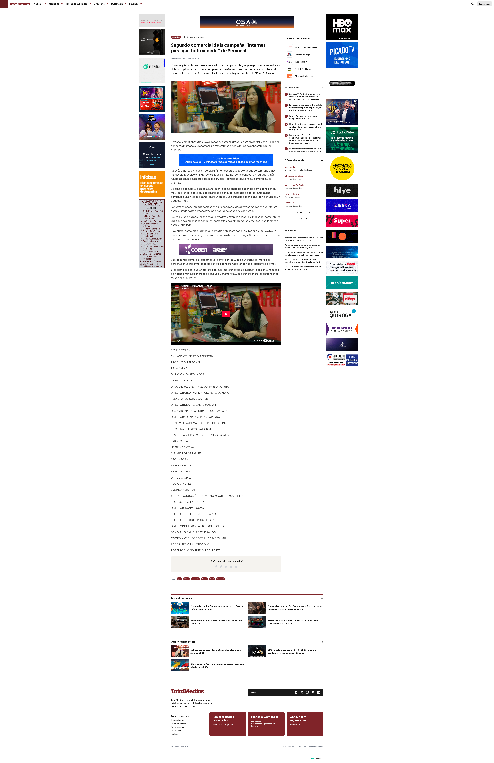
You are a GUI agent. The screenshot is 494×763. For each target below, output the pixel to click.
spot (179, 579)
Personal (220, 579)
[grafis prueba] (152, 20)
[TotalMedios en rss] (318, 692)
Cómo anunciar (177, 727)
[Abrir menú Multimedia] (125, 4)
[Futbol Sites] (342, 140)
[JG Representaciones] (342, 168)
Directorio (99, 3)
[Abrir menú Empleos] (141, 4)
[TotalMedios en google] (307, 692)
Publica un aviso (304, 212)
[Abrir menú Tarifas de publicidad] (90, 4)
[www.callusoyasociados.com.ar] (342, 360)
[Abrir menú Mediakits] (62, 4)
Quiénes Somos (177, 720)
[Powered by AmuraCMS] (316, 759)
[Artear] (342, 252)
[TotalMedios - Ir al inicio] (19, 4)
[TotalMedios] (191, 691)
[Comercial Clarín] (342, 298)
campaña (195, 579)
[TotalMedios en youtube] (313, 692)
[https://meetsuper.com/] (342, 221)
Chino (186, 579)
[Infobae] (152, 184)
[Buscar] (472, 3)
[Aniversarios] (152, 233)
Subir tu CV (304, 218)
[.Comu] (342, 55)
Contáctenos (176, 730)
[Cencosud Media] (152, 70)
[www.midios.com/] (152, 42)
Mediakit (174, 734)
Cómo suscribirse (178, 723)
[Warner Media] (342, 27)
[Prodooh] (342, 267)
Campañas (176, 37)
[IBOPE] (226, 160)
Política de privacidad (179, 747)
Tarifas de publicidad (76, 3)
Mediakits (54, 3)
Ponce (204, 579)
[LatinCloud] (342, 344)
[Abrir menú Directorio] (107, 4)
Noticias (38, 3)
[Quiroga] (342, 313)
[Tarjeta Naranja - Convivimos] (342, 329)
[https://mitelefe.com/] (152, 127)
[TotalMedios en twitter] (302, 692)
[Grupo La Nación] (152, 155)
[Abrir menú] (3, 3)
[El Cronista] (342, 282)
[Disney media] (152, 99)
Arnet (212, 579)
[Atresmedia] (342, 112)
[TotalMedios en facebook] (296, 692)
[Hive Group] (342, 190)
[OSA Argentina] (247, 22)
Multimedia (117, 3)
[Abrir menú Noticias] (45, 4)
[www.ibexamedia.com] (342, 205)
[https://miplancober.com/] (226, 249)
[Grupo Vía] (342, 236)
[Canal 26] (342, 83)
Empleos (133, 3)
